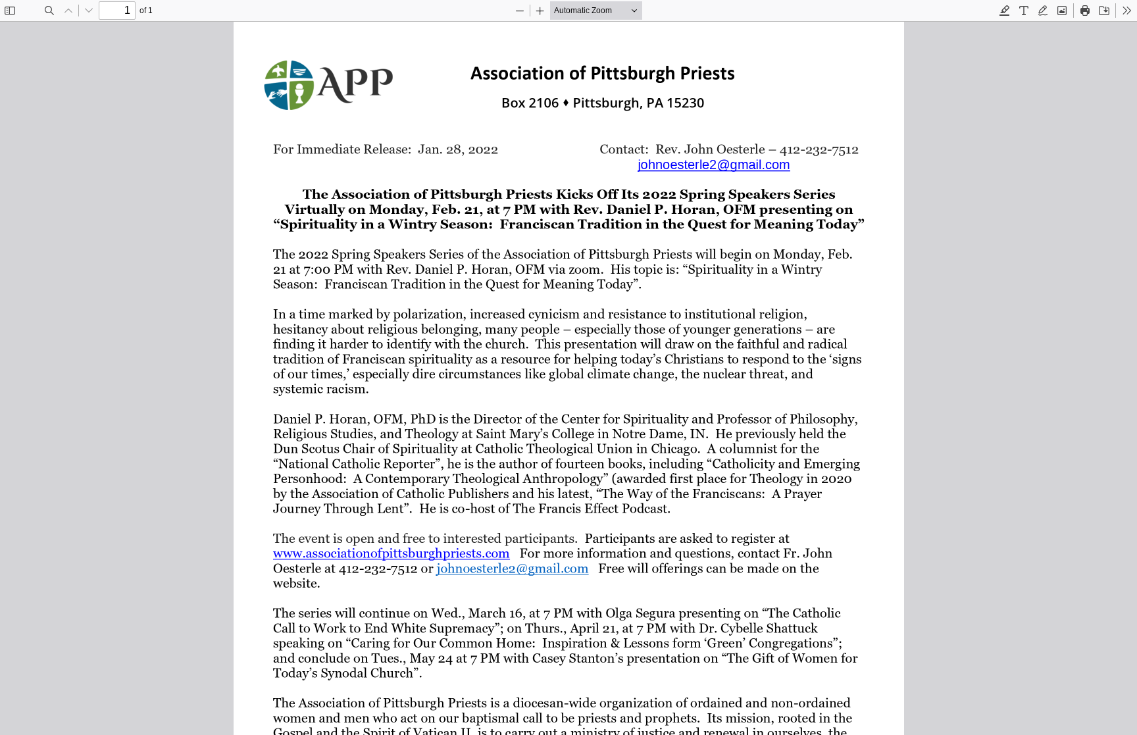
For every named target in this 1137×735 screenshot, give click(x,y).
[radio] (1005, 10)
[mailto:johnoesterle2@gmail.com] (713, 164)
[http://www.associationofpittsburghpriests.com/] (391, 553)
